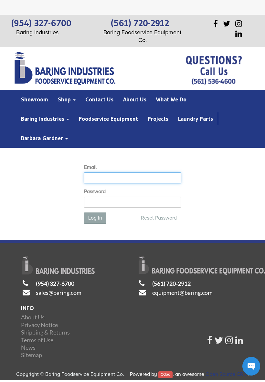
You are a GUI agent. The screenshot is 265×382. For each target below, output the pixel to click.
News (28, 347)
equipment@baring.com (182, 292)
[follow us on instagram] (229, 342)
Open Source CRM (227, 374)
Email (90, 167)
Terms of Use (37, 340)
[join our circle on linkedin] (239, 342)
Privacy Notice (39, 324)
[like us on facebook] (209, 342)
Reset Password (159, 218)
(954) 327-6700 (55, 283)
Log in (95, 218)
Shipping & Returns (45, 332)
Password (95, 191)
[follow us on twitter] (219, 342)
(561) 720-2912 (171, 283)
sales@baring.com (58, 292)
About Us (33, 317)
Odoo (165, 374)
